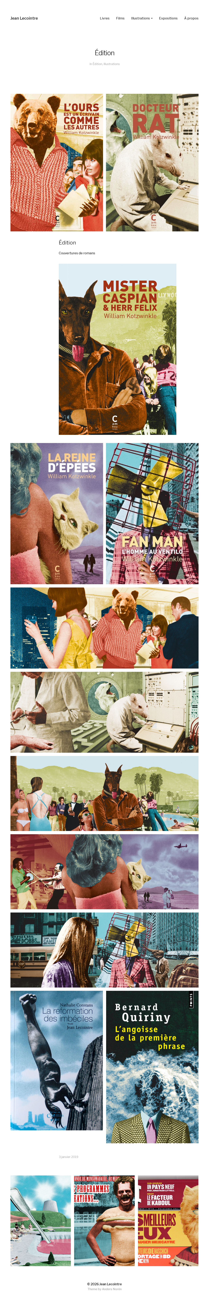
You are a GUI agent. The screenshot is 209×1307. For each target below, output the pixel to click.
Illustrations (140, 18)
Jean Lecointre (24, 18)
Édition (97, 64)
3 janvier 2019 (68, 1157)
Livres (105, 18)
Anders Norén (112, 1289)
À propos (191, 18)
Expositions (168, 18)
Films (120, 18)
